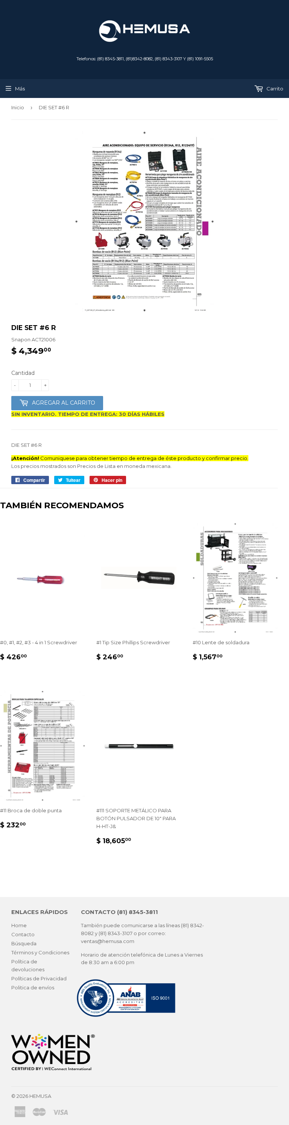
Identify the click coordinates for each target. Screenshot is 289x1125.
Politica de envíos (32, 987)
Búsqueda (24, 943)
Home (19, 925)
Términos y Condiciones (40, 952)
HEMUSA (40, 1096)
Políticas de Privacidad (39, 978)
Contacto (23, 934)
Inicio (17, 107)
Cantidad (23, 373)
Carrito (274, 89)
